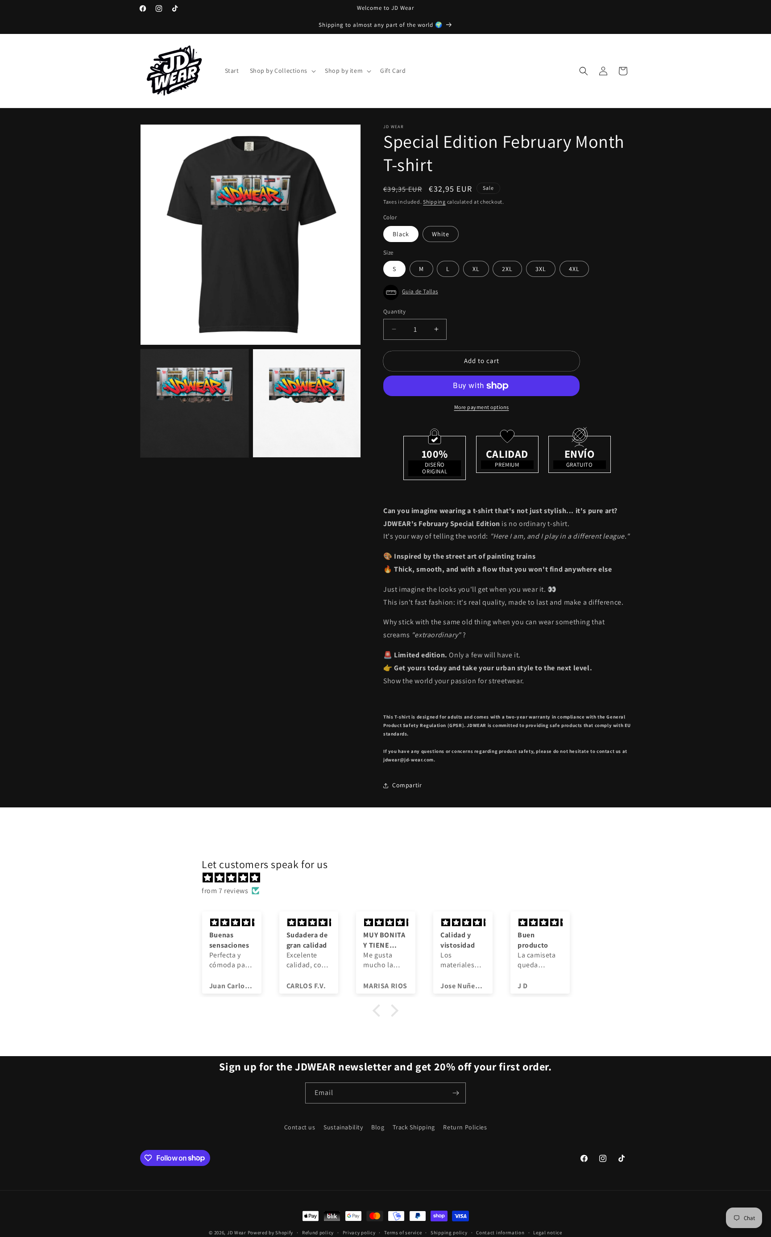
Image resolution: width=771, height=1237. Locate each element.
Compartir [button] (407, 785)
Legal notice (547, 1232)
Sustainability (343, 1127)
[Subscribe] (455, 1092)
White (440, 234)
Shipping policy (449, 1232)
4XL (574, 269)
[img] (390, 878)
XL (476, 269)
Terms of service (403, 1232)
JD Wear (236, 1232)
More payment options (481, 407)
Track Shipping (414, 1127)
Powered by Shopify (271, 1232)
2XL (507, 269)
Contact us (299, 1127)
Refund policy (318, 1232)
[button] (282, 70)
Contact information (500, 1232)
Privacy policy (359, 1232)
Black (401, 234)
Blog (377, 1127)
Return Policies (465, 1127)
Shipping (434, 201)
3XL (540, 269)
